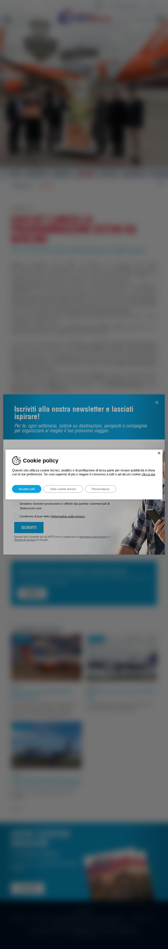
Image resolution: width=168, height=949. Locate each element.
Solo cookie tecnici (63, 489)
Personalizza (100, 489)
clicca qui (148, 474)
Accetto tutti (27, 489)
